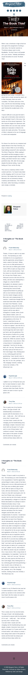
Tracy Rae (12, 401)
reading (9, 196)
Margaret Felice (17, 27)
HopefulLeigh (13, 376)
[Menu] (14, 14)
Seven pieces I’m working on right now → (19, 226)
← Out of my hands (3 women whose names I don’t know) (8, 227)
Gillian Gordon (21, 669)
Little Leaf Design (17, 671)
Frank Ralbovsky (14, 247)
